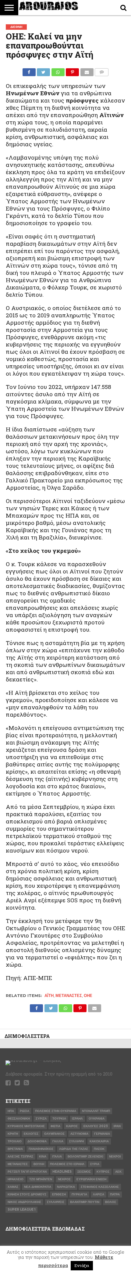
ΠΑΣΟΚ (99, 1149)
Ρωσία (24, 1111)
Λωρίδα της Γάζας (73, 1149)
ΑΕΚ (118, 1172)
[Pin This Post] (72, 70)
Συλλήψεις (55, 1202)
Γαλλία (57, 1141)
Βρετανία (15, 1149)
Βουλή (39, 1164)
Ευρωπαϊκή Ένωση (91, 1179)
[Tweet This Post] (43, 70)
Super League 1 (21, 1209)
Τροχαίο (15, 1141)
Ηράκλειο (15, 1179)
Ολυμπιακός (54, 1134)
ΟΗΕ (88, 995)
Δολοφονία (37, 1141)
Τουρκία (59, 1118)
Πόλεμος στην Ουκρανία (55, 1111)
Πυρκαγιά (79, 1194)
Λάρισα (98, 1194)
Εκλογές (31, 1134)
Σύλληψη (76, 1141)
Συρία (94, 1164)
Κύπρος (103, 1172)
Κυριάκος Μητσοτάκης (26, 1126)
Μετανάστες (68, 995)
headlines (62, 1172)
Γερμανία (102, 1134)
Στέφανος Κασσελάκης (100, 1187)
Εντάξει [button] (81, 1265)
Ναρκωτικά (66, 1187)
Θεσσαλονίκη (19, 1118)
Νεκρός (64, 1179)
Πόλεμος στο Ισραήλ (67, 1164)
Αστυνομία (79, 1134)
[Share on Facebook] (29, 70)
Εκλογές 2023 (95, 1126)
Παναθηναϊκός (41, 1149)
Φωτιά (55, 1126)
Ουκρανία (96, 1118)
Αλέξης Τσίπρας (20, 1156)
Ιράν (117, 1126)
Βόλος (110, 1202)
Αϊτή (49, 995)
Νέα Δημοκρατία (37, 1187)
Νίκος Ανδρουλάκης (24, 1202)
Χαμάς (13, 1187)
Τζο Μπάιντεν (40, 1179)
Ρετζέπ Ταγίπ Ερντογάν (27, 1172)
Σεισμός (84, 1172)
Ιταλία (57, 1156)
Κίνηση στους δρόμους (27, 1194)
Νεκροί (115, 1156)
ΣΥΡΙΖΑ (41, 1118)
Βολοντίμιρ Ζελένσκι (85, 1156)
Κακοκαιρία (99, 1141)
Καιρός (72, 1126)
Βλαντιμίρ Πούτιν (84, 1202)
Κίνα (42, 1156)
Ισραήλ (77, 1118)
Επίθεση (59, 1194)
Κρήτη (13, 1134)
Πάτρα (115, 1194)
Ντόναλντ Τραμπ (96, 1111)
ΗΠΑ (11, 1111)
